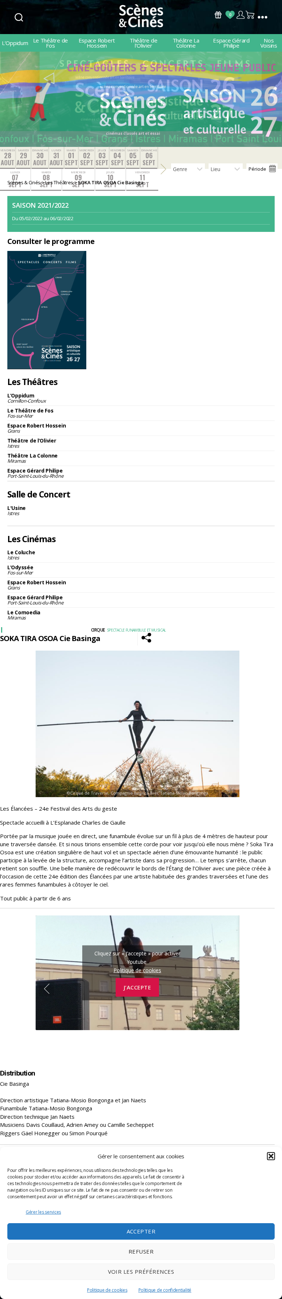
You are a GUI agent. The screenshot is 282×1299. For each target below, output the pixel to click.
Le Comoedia (23, 615)
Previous (46, 988)
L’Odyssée (20, 570)
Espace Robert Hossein (97, 43)
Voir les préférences (141, 1271)
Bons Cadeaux (218, 14)
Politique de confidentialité (164, 1290)
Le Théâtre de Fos (50, 43)
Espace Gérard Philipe (231, 43)
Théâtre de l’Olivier (143, 43)
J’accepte (137, 987)
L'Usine (16, 510)
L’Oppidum (15, 43)
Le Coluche (21, 555)
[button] (271, 1156)
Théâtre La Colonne (186, 43)
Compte (240, 14)
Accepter (141, 1231)
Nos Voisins (268, 43)
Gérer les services (43, 1212)
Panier (250, 14)
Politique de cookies (107, 1290)
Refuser (141, 1251)
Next (228, 988)
